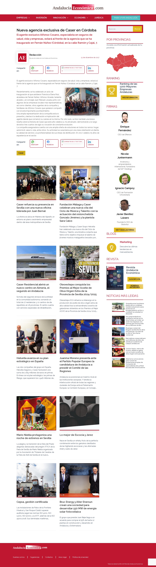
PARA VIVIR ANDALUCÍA (125, 18)
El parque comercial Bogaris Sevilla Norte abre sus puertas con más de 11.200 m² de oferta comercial (135, 331)
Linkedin (91, 71)
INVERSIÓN (41, 18)
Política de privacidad (80, 557)
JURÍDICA (98, 18)
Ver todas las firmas (125, 230)
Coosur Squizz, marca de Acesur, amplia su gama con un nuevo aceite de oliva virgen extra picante (135, 351)
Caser (21, 153)
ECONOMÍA (80, 18)
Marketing (126, 241)
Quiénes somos (19, 557)
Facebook (50, 71)
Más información (130, 98)
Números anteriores (135, 286)
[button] (28, 18)
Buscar (137, 29)
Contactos (49, 557)
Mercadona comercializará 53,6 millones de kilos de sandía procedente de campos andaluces (135, 341)
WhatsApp (34, 71)
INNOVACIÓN (59, 18)
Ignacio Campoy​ (125, 188)
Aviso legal (63, 557)
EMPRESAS (22, 18)
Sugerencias (34, 557)
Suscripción (134, 279)
